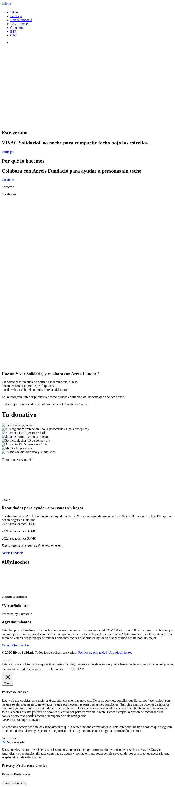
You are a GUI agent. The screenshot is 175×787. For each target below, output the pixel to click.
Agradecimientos (120, 652)
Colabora (8, 180)
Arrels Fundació (21, 20)
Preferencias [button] (55, 669)
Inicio (14, 12)
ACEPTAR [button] (76, 669)
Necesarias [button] (9, 720)
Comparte (16, 27)
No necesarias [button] (11, 738)
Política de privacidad (92, 652)
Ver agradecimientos (15, 645)
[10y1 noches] (87, 579)
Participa (16, 16)
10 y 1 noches (19, 24)
